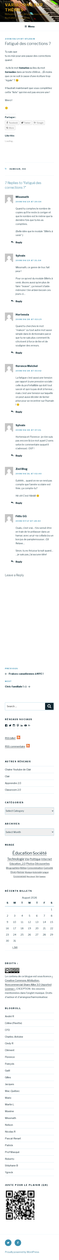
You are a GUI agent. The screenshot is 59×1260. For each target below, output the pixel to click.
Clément (9, 1050)
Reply (19, 242)
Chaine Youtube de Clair (18, 769)
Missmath (10, 1118)
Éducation (22, 853)
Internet (46, 859)
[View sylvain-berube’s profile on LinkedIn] (21, 725)
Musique (28, 872)
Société (40, 853)
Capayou (42, 876)
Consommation (35, 867)
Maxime (9, 1111)
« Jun (15, 947)
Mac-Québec (12, 1091)
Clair (7, 776)
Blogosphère (13, 867)
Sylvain (30, 39)
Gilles (8, 1077)
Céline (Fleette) (13, 1023)
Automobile (37, 872)
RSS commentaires (15, 746)
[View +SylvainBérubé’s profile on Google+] (29, 725)
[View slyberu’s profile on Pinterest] (18, 725)
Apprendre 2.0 (13, 783)
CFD (7, 1029)
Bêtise (23, 867)
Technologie (15, 859)
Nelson (9, 1124)
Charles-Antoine (14, 1036)
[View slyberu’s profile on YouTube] (25, 725)
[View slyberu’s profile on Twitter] (10, 725)
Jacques (9, 1084)
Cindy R (9, 1043)
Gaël (7, 1070)
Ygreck (9, 1172)
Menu (31, 26)
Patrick (9, 1145)
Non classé (31, 876)
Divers (13, 872)
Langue (45, 872)
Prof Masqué (12, 1152)
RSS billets (11, 738)
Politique (35, 859)
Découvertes (42, 863)
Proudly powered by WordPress (22, 1252)
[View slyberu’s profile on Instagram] (14, 725)
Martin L (9, 1104)
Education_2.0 (18, 863)
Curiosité (48, 867)
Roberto (9, 1158)
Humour (15, 169)
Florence (10, 1057)
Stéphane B (11, 1165)
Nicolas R (10, 1131)
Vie (24, 169)
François (9, 1063)
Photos (30, 863)
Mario (8, 1097)
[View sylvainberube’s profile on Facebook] (6, 725)
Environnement (19, 876)
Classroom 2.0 (13, 789)
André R (9, 1016)
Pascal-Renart (13, 1138)
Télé (37, 876)
